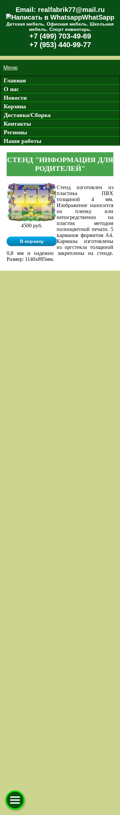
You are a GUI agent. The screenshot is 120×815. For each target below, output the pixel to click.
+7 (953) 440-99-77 (60, 45)
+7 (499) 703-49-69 (60, 36)
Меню (10, 67)
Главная (15, 80)
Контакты (17, 123)
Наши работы (22, 141)
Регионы (15, 132)
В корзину (32, 241)
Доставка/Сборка (27, 115)
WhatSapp (98, 17)
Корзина (15, 106)
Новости (15, 97)
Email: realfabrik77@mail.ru (60, 9)
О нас (11, 89)
